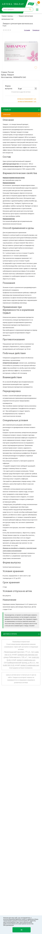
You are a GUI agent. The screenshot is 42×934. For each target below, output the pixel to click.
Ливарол (10, 75)
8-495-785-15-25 (8, 665)
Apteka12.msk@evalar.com (29, 665)
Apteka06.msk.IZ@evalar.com (27, 655)
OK (21, 930)
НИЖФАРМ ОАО (19, 77)
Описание (6, 114)
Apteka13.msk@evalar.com (26, 660)
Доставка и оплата (10, 634)
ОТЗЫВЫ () (7, 110)
